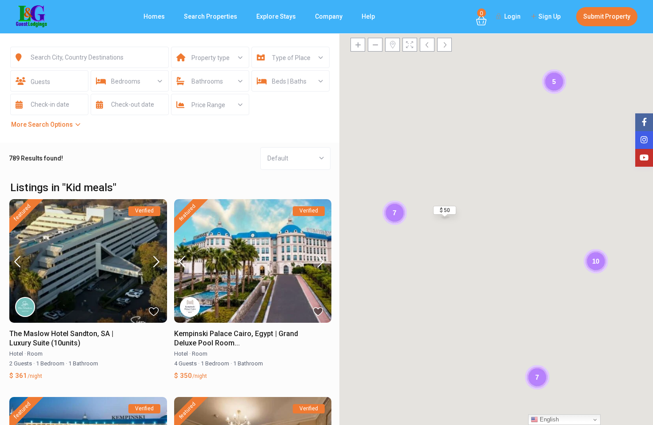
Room (35, 353)
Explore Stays (276, 16)
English (548, 419)
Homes (154, 16)
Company (328, 16)
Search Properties (210, 16)
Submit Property (606, 16)
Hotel (16, 353)
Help (368, 16)
